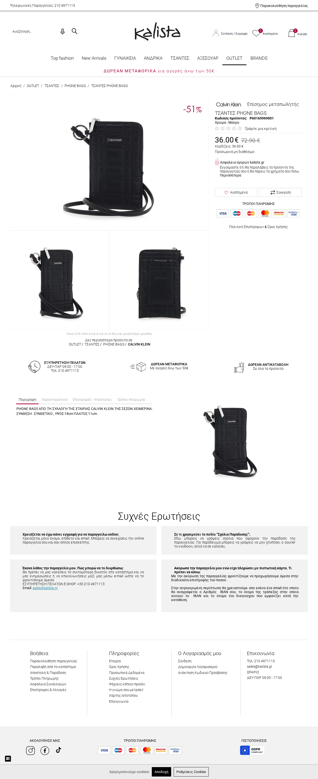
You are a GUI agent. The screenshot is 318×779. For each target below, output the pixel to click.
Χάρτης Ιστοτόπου (123, 695)
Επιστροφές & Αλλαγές (48, 690)
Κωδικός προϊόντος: (231, 118)
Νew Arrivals (94, 58)
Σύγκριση (284, 192)
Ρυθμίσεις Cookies (191, 772)
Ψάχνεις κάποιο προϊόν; (127, 684)
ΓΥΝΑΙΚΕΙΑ (125, 58)
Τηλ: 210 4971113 (261, 661)
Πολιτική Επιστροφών (246, 227)
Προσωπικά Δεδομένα (126, 673)
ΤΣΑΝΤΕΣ (179, 58)
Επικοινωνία (118, 701)
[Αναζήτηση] (75, 31)
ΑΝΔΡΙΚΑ (153, 58)
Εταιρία (115, 661)
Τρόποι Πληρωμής (44, 678)
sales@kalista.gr (45, 588)
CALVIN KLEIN (139, 344)
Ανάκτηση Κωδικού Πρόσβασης (202, 673)
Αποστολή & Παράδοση (48, 673)
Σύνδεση (227, 33)
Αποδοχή (161, 772)
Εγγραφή (241, 33)
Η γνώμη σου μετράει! (126, 690)
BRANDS (259, 58)
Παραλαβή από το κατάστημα (53, 667)
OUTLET (234, 58)
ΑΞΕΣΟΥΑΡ (207, 58)
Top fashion (62, 58)
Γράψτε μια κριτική (261, 128)
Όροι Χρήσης (278, 227)
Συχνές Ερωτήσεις (123, 678)
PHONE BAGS (75, 86)
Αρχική (15, 86)
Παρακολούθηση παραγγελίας (284, 6)
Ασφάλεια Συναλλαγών (48, 684)
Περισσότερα (230, 175)
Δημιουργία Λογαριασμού (197, 667)
